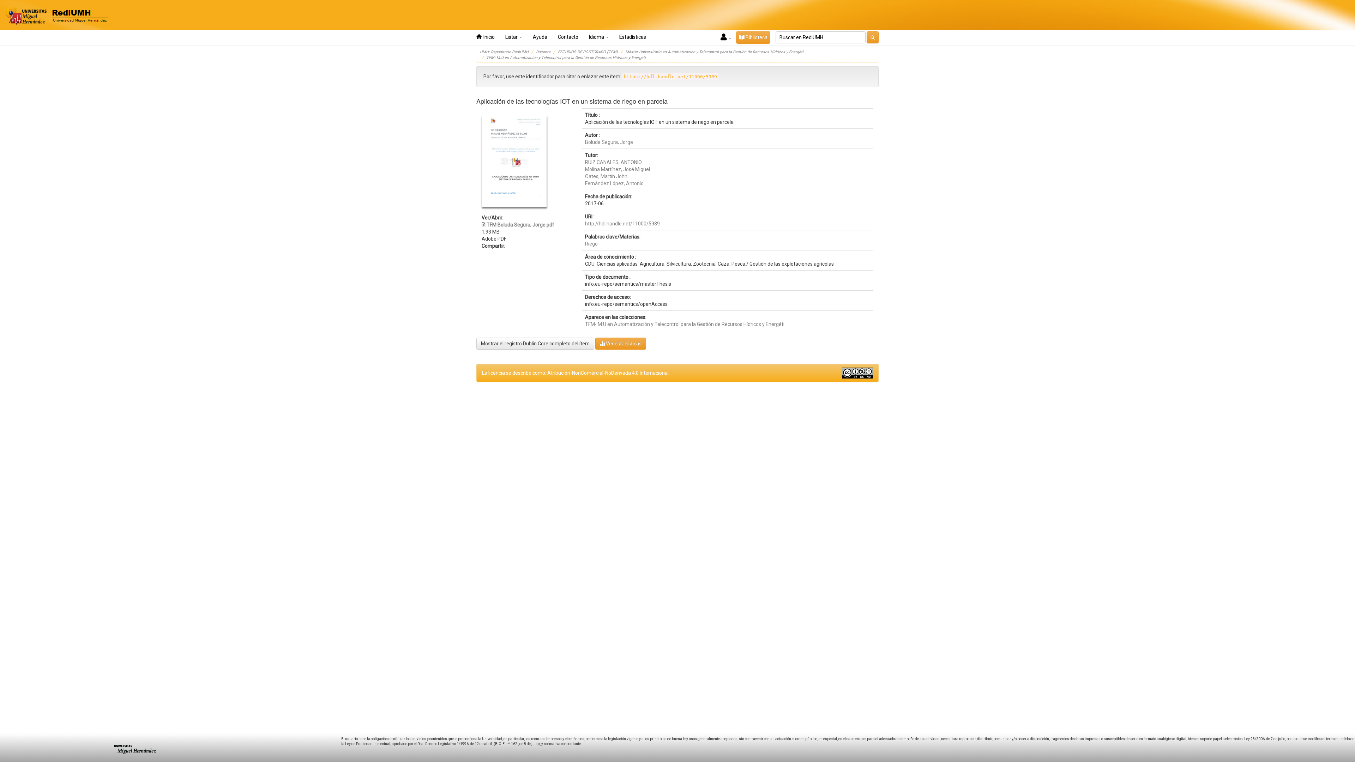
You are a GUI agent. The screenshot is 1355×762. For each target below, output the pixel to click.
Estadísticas (632, 37)
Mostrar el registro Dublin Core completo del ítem (535, 343)
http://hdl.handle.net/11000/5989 (622, 223)
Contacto (568, 37)
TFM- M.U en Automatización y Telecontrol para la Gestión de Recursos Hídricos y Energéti (566, 57)
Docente (543, 52)
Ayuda (540, 37)
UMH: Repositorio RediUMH (504, 52)
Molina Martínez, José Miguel (617, 169)
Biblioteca (756, 37)
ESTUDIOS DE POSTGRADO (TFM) (588, 52)
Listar (512, 37)
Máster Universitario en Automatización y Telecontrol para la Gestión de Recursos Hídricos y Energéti (714, 52)
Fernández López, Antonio (614, 183)
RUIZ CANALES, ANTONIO (613, 162)
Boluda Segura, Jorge (609, 142)
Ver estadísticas (623, 343)
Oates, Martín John (606, 176)
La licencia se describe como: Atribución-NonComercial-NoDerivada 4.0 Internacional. (576, 373)
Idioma (597, 37)
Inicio (488, 37)
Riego (591, 244)
